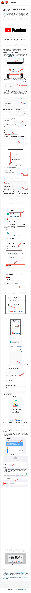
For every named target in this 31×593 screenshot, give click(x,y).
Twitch (8, 570)
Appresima (12, 2)
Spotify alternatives (7, 574)
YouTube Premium (5, 13)
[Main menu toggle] (29, 2)
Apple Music (23, 573)
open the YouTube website (10, 54)
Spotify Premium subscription (21, 572)
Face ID (14, 550)
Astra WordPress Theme (22, 589)
